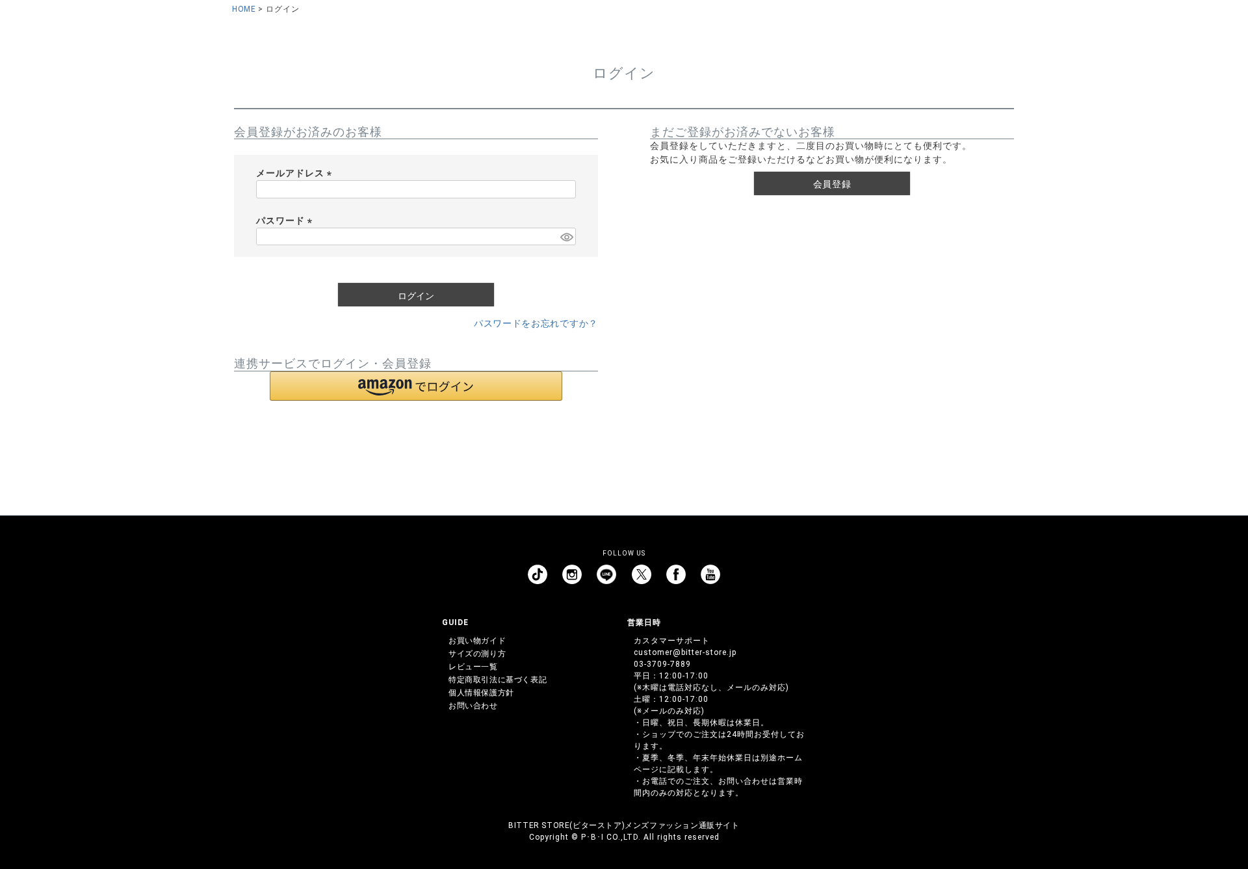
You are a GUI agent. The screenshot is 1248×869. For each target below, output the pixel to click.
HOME (243, 9)
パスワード (286, 220)
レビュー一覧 (473, 666)
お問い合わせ (473, 705)
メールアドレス (296, 173)
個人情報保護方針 (481, 692)
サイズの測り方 (477, 653)
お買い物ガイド (477, 640)
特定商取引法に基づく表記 (497, 679)
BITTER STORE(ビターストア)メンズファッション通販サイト (623, 825)
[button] (416, 386)
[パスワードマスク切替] (566, 236)
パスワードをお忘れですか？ (536, 323)
